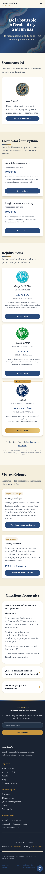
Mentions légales (5, 866)
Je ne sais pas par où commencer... (22, 687)
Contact (5, 805)
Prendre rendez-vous (22, 572)
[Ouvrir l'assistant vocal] (40, 868)
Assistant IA (7, 809)
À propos (6, 794)
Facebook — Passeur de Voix (14, 824)
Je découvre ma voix (11, 783)
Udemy (27, 846)
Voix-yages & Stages (11, 772)
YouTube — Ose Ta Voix (12, 820)
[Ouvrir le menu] (41, 4)
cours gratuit (16, 846)
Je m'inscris (22, 732)
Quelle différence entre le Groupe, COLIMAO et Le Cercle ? (22, 672)
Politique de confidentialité (29, 866)
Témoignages (8, 798)
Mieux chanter (8, 768)
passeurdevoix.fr (20, 842)
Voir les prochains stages (22, 525)
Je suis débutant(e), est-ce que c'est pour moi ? (22, 607)
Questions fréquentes (11, 801)
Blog (4, 779)
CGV (19, 865)
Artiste (5, 776)
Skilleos (5, 846)
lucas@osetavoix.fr (10, 827)
